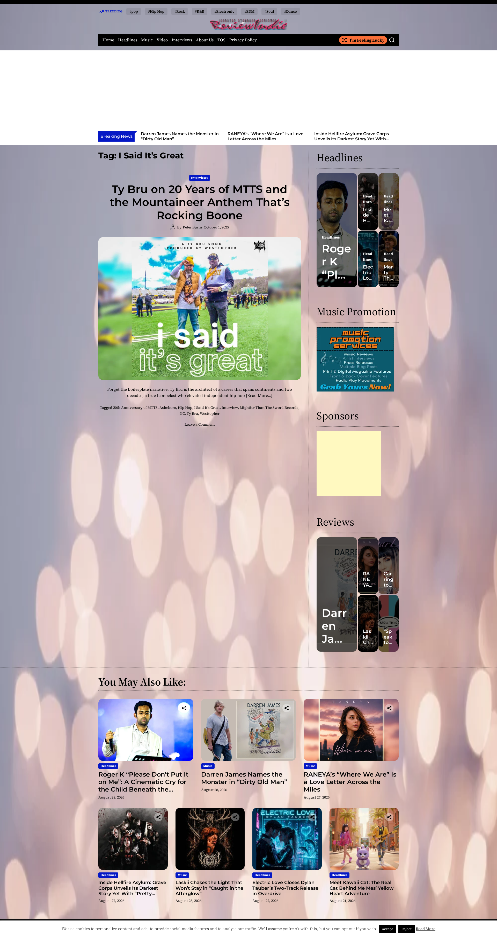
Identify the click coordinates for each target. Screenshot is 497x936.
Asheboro (167, 407)
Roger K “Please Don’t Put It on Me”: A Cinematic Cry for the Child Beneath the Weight (143, 785)
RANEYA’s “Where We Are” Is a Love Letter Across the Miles (179, 136)
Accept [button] (387, 929)
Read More (425, 928)
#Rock (179, 11)
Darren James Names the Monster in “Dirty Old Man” (244, 778)
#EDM (249, 11)
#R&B (199, 11)
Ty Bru (192, 413)
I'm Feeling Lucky (367, 40)
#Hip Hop (156, 11)
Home (108, 39)
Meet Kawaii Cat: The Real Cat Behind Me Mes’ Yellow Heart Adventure (362, 888)
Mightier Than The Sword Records (269, 407)
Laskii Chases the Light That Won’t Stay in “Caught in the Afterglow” (351, 136)
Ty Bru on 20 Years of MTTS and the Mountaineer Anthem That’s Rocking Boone (200, 202)
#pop (133, 11)
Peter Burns (193, 227)
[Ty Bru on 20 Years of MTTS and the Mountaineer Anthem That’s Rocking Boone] (199, 308)
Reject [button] (406, 929)
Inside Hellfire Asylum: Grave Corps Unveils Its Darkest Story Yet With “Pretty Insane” (265, 138)
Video (162, 39)
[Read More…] (259, 395)
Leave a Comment (200, 424)
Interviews (182, 39)
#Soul (269, 11)
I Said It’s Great (207, 407)
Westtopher (210, 413)
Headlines (127, 39)
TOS (221, 39)
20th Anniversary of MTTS (135, 407)
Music (147, 39)
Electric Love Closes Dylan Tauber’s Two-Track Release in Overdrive (285, 888)
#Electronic (224, 11)
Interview (230, 407)
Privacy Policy (243, 39)
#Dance (290, 11)
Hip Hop (185, 407)
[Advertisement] (248, 92)
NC (182, 413)
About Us (205, 39)
